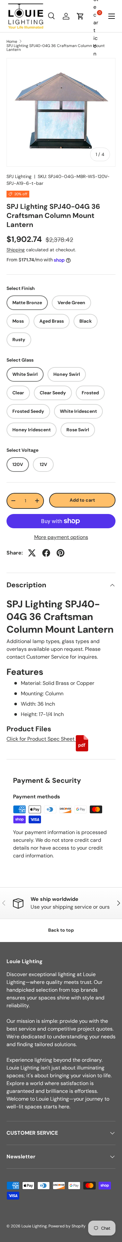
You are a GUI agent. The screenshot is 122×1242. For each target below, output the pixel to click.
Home (12, 41)
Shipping (16, 250)
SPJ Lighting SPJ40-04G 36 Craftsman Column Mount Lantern (56, 48)
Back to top (61, 930)
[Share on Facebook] (46, 553)
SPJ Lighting (19, 176)
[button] (80, 16)
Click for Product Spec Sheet (41, 738)
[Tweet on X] (32, 553)
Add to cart (82, 500)
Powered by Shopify (67, 1226)
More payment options (61, 537)
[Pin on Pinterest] (60, 553)
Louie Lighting (34, 1226)
